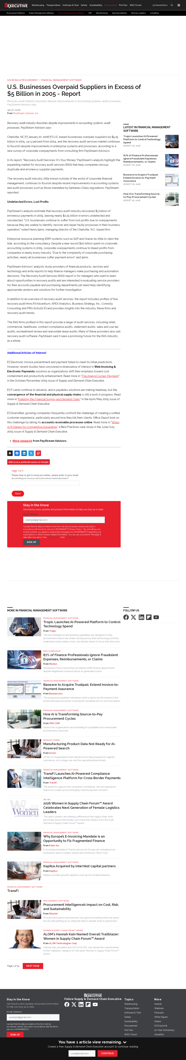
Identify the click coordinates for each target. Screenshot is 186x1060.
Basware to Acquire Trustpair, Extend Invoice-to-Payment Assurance (140, 177)
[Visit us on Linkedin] (141, 617)
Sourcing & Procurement (22, 80)
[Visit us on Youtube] (156, 617)
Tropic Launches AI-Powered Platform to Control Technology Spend (142, 139)
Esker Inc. (54, 845)
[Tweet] (31, 453)
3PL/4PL (47, 799)
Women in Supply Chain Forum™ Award (63, 930)
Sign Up (31, 542)
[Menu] (179, 5)
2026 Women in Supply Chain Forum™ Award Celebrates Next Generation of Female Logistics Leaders (81, 807)
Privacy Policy (71, 537)
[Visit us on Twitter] (134, 617)
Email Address (31, 514)
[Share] (17, 453)
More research (22, 440)
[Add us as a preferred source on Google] (38, 453)
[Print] (10, 453)
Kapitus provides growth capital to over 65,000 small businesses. (76, 875)
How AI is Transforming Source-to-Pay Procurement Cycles (141, 195)
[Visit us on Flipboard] (149, 617)
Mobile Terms (53, 537)
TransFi (53, 782)
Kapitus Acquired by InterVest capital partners (79, 866)
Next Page (32, 966)
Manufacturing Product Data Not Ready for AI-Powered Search (79, 746)
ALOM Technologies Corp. (63, 943)
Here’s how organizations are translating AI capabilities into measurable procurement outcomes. (80, 729)
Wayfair (53, 913)
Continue (107, 1053)
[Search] (171, 5)
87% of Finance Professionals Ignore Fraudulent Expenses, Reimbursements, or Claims (140, 158)
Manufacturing (51, 740)
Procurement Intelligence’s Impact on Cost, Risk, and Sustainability (81, 907)
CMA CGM (54, 723)
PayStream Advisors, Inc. (26, 113)
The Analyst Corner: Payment (100, 376)
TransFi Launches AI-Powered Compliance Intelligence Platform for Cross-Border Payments (82, 776)
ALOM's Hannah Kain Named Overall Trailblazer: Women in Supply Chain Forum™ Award (81, 936)
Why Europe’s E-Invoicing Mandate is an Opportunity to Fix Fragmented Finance (74, 838)
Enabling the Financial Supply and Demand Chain (49, 399)
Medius (53, 664)
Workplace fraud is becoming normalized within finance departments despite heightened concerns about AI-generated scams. (79, 670)
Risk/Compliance (52, 651)
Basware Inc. (56, 693)
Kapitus (53, 871)
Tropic (52, 631)
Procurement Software (56, 901)
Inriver (52, 753)
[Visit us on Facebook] (126, 617)
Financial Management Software (61, 80)
